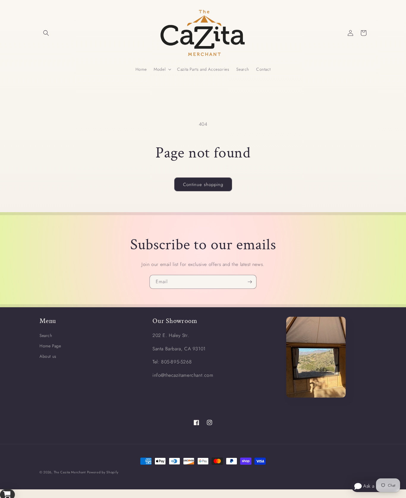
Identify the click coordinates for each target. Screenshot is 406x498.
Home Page (50, 346)
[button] (46, 33)
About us (48, 356)
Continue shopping (203, 184)
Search (46, 335)
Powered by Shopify (103, 472)
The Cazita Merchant (70, 472)
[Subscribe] (249, 282)
